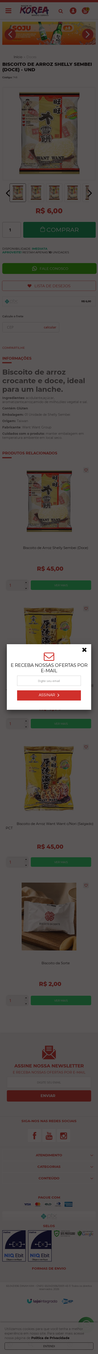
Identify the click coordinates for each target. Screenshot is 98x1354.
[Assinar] (49, 695)
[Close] (86, 650)
